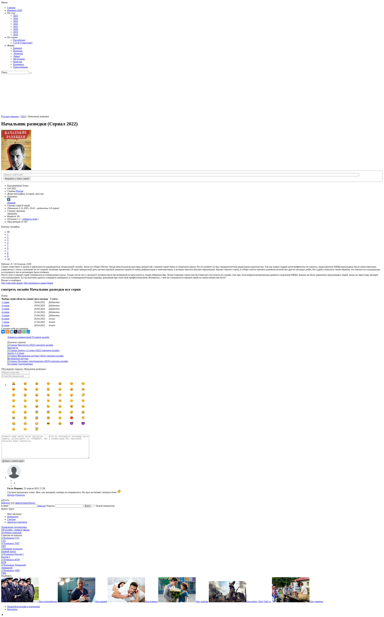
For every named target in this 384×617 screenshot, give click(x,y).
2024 (15, 18)
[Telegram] (11, 332)
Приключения (20, 67)
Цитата (11, 495)
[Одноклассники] (7, 332)
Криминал (18, 64)
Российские (19, 40)
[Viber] (20, 332)
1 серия (5, 302)
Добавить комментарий (19, 337)
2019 (15, 32)
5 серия (5, 315)
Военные (17, 51)
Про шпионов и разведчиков (38, 283)
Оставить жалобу (40, 337)
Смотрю (11, 519)
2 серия (5, 305)
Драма (16, 56)
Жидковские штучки (17, 358)
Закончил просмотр (17, 522)
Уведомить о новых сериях (17, 178)
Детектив (18, 53)
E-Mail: (4, 506)
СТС (3, 540)
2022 (15, 24)
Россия (19, 191)
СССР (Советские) (22, 42)
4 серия (5, 312)
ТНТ (3, 546)
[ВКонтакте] (3, 332)
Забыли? (41, 506)
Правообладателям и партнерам (23, 606)
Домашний (6, 567)
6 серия (5, 318)
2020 (15, 29)
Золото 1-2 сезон (15, 353)
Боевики (17, 48)
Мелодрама (19, 59)
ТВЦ (3, 573)
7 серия (5, 322)
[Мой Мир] (28, 332)
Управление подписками (14, 527)
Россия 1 (5, 557)
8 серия (5, 325)
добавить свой (29, 219)
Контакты (12, 609)
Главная (11, 7)
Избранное (12, 516)
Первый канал (8, 551)
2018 (15, 34)
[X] (15, 332)
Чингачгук (12, 347)
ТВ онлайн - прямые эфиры (15, 530)
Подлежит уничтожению (20, 364)
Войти (87, 506)
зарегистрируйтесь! (25, 503)
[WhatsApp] (24, 332)
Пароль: (51, 506)
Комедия (17, 61)
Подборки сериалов (11, 532)
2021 (15, 26)
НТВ (3, 562)
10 (8, 259)
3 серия (5, 309)
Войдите (5, 503)
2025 (15, 15)
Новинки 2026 (14, 10)
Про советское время (11, 283)
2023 (15, 21)
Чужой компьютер (105, 506)
